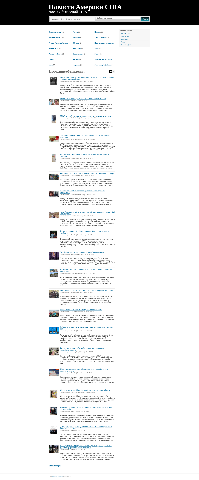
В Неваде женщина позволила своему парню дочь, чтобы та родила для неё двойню (86, 408)
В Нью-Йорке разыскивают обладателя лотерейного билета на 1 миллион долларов (84, 370)
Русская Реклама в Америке (58, 43)
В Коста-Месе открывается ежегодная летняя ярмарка (81, 309)
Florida (124, 42)
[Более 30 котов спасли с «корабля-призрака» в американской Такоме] (54, 294)
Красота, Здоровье (101, 37)
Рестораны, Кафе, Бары (103, 65)
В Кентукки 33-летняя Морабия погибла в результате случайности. (85, 390)
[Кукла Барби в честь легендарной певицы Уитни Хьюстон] (54, 255)
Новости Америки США (85, 7)
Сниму (51, 59)
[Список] (110, 71)
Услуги (75, 32)
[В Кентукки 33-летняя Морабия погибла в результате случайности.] (54, 393)
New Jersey (125, 45)
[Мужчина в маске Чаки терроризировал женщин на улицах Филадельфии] (54, 194)
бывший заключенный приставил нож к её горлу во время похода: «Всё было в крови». (87, 213)
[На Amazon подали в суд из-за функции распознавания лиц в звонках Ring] (54, 330)
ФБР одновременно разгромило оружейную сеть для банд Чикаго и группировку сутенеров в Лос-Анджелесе (86, 447)
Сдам (51, 65)
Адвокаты (76, 59)
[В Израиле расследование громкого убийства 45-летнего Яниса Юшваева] (54, 157)
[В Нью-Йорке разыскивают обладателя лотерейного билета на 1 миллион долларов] (54, 372)
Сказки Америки (55, 32)
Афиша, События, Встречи (104, 59)
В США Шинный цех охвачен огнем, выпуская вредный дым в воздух (86, 116)
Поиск (145, 19)
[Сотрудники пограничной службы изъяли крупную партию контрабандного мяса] (54, 351)
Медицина (76, 65)
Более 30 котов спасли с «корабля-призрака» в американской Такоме (86, 290)
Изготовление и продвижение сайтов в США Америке (113, 43)
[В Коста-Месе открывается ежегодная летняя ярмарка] (54, 313)
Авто (96, 48)
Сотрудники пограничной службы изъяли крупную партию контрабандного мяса (82, 349)
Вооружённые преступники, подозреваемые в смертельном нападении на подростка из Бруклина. (87, 78)
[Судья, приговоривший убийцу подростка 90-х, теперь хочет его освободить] (54, 234)
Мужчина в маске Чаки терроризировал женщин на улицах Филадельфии (82, 192)
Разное (97, 54)
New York (125, 34)
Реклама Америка (57, 476)
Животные (76, 48)
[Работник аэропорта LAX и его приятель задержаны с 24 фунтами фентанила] (54, 138)
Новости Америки (55, 37)
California (125, 36)
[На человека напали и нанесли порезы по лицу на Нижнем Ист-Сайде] (54, 177)
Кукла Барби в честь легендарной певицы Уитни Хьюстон (82, 252)
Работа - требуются (55, 54)
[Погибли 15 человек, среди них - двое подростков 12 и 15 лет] (54, 102)
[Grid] (113, 71)
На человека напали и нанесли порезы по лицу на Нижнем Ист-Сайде (87, 173)
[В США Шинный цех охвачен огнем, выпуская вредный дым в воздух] (54, 119)
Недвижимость (78, 54)
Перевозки (76, 37)
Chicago (124, 39)
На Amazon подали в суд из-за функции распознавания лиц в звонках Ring (86, 328)
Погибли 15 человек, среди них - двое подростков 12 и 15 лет (83, 98)
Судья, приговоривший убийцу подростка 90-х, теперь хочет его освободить (84, 232)
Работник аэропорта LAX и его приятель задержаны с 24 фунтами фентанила (85, 136)
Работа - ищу (53, 48)
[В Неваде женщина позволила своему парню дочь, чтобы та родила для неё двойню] (54, 410)
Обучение (76, 43)
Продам (97, 32)
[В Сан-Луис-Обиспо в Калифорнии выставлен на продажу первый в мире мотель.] (54, 272)
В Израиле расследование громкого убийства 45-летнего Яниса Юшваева (84, 155)
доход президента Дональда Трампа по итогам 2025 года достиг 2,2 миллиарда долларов (86, 427)
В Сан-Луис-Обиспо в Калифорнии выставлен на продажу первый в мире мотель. (86, 270)
